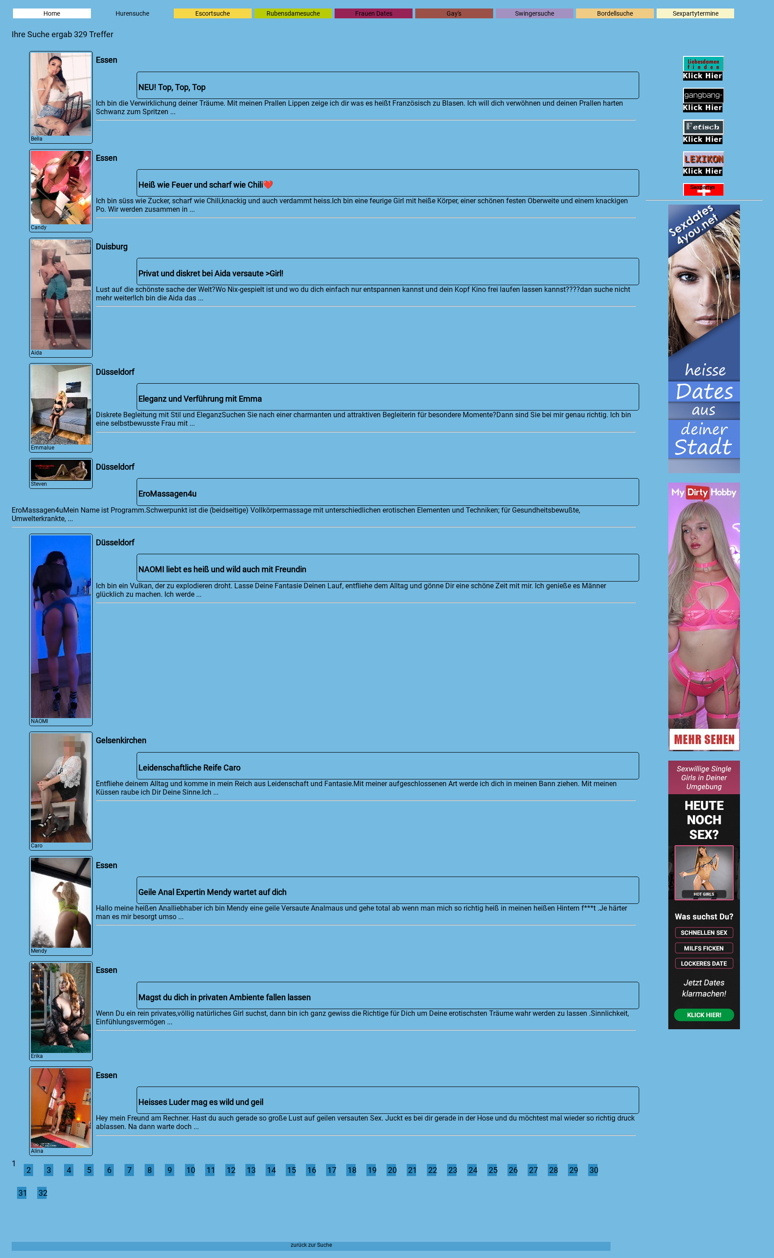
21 (412, 1170)
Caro (37, 846)
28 (553, 1170)
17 (331, 1170)
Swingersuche (534, 13)
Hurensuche (132, 13)
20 (392, 1170)
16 (311, 1170)
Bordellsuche (615, 13)
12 (231, 1170)
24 (473, 1170)
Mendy (39, 951)
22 (432, 1170)
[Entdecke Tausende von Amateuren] (704, 748)
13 (251, 1170)
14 (271, 1170)
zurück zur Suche (311, 1245)
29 (573, 1170)
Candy (39, 227)
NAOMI (39, 721)
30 (593, 1170)
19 (372, 1170)
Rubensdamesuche (293, 13)
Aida (36, 353)
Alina (37, 1151)
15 (291, 1170)
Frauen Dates (373, 13)
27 (533, 1170)
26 (513, 1170)
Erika (37, 1056)
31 (22, 1193)
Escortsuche (212, 13)
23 (452, 1170)
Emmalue (42, 448)
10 (190, 1170)
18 (352, 1170)
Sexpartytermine (695, 13)
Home (51, 13)
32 (43, 1193)
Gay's (454, 13)
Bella (37, 139)
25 (493, 1170)
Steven (39, 484)
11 (210, 1170)
